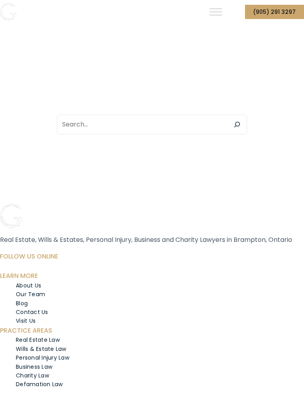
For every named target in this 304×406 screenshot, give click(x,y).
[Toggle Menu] (215, 11)
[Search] (237, 124)
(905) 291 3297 (274, 12)
